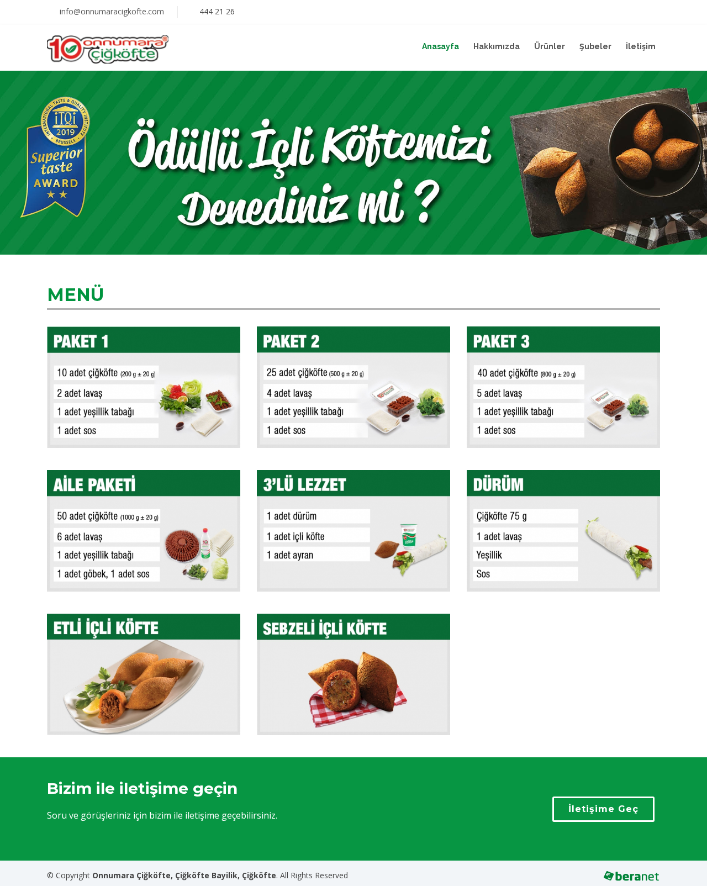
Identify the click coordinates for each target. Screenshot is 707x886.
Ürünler (549, 46)
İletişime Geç (603, 809)
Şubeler (595, 46)
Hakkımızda (496, 46)
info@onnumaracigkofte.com (112, 11)
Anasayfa (440, 46)
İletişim (641, 46)
